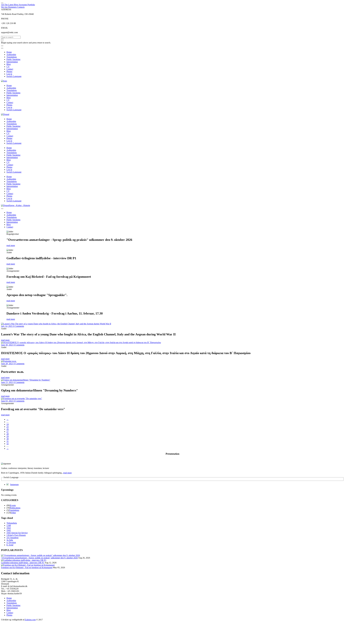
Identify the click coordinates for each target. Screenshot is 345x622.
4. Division (11, 542)
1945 (8, 530)
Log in (9, 74)
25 (7, 427)
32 (7, 444)
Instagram (14, 484)
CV (8, 66)
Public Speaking (13, 59)
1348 (8, 525)
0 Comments (18, 326)
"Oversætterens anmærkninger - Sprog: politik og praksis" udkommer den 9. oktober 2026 (39, 558)
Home (9, 52)
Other (13, 513)
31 (7, 441)
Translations (11, 57)
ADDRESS (6, 9)
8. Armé (9, 545)
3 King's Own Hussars (16, 535)
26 (7, 429)
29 (7, 436)
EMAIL (4, 28)
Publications (15, 508)
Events (13, 505)
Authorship (11, 54)
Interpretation (12, 62)
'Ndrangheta (11, 523)
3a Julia (9, 540)
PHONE (4, 19)
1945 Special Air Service (17, 533)
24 (7, 424)
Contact (9, 69)
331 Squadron (12, 537)
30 (7, 439)
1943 (8, 528)
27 (7, 431)
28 (7, 434)
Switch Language (13, 76)
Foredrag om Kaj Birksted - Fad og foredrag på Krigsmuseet (26, 567)
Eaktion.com (30, 619)
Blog (8, 64)
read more (10, 245)
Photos (9, 71)
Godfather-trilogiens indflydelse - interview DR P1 (22, 562)
